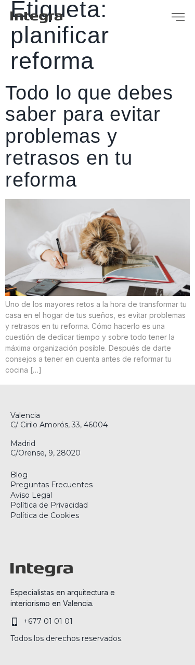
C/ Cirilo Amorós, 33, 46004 (59, 424)
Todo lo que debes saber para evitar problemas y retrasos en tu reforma (89, 136)
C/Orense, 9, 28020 (45, 453)
